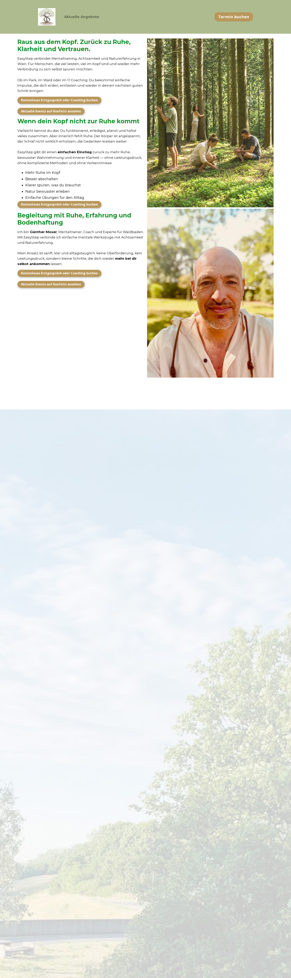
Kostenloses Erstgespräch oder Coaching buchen (59, 100)
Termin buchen (233, 16)
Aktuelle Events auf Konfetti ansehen (51, 111)
